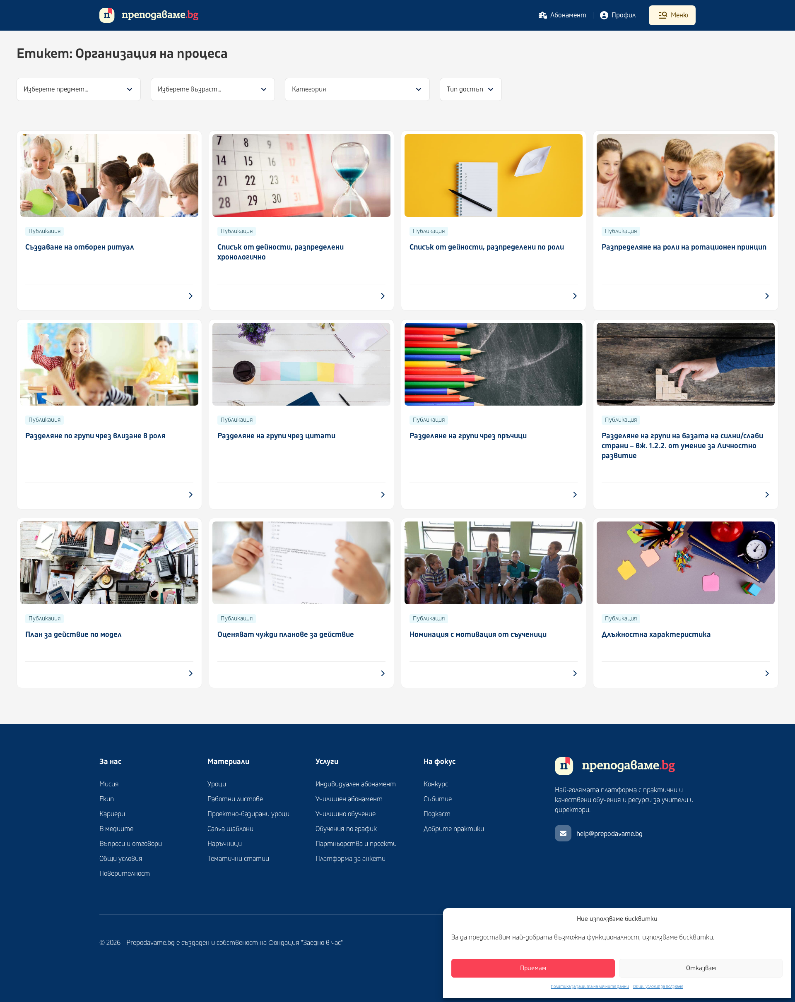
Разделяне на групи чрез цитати (276, 436)
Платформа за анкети (350, 859)
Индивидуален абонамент (356, 784)
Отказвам (701, 968)
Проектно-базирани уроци (248, 814)
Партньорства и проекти (356, 844)
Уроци (216, 784)
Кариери (112, 814)
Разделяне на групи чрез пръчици (468, 436)
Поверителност (124, 874)
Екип (106, 799)
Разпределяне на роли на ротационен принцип (684, 247)
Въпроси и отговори (130, 844)
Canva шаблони (230, 829)
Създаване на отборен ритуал (79, 247)
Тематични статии (238, 859)
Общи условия (120, 859)
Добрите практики (454, 829)
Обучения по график (346, 829)
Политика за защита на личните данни (590, 986)
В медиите (116, 829)
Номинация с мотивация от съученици (478, 634)
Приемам (533, 968)
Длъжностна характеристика (656, 634)
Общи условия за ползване (658, 986)
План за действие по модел (73, 634)
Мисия (109, 784)
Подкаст (437, 814)
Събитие (438, 799)
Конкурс (436, 784)
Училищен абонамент (349, 799)
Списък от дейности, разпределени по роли (487, 247)
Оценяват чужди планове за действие (285, 634)
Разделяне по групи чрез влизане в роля (95, 436)
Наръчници (224, 844)
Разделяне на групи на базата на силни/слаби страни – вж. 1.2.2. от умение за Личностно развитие (682, 446)
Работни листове (235, 799)
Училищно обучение (346, 814)
